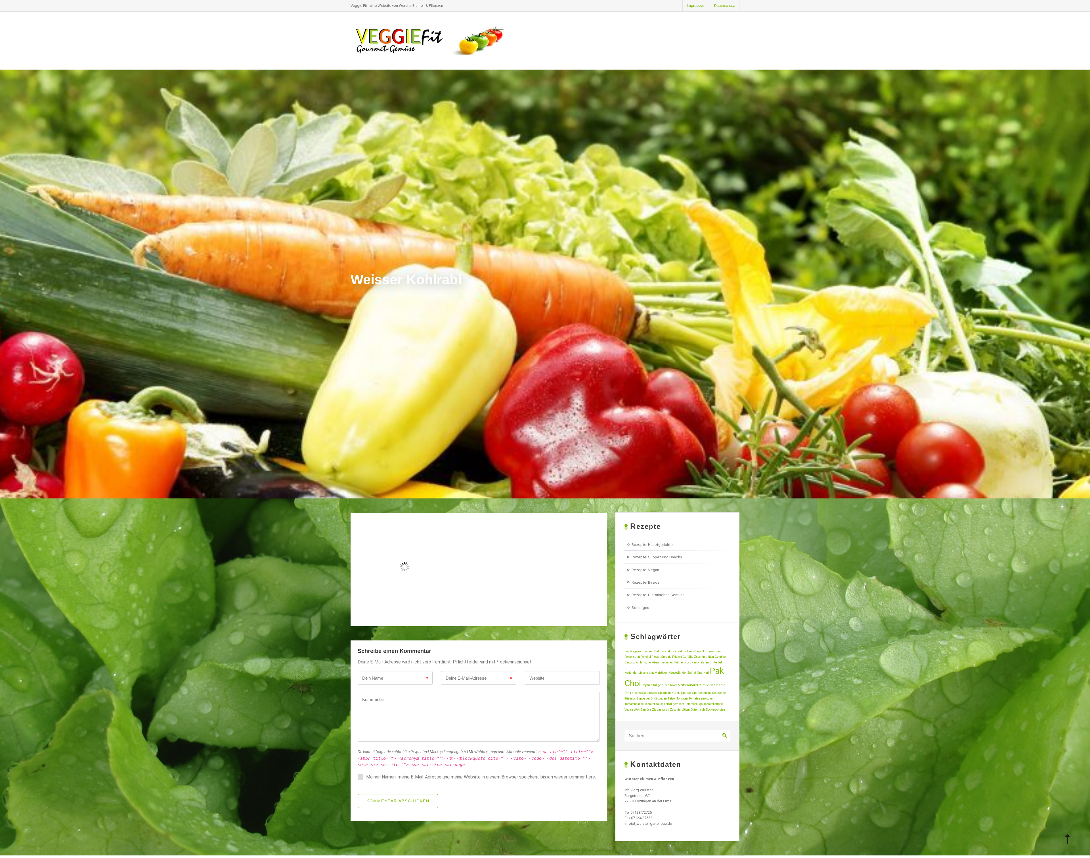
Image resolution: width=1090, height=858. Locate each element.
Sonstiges (640, 607)
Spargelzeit (719, 693)
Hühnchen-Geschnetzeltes (656, 662)
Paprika (647, 685)
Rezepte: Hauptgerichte (652, 544)
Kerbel (717, 662)
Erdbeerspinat (712, 651)
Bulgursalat (662, 651)
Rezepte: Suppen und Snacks (657, 557)
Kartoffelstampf (701, 662)
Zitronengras (660, 709)
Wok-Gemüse (642, 709)
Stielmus (630, 698)
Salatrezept (649, 693)
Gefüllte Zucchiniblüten (698, 657)
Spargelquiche (701, 693)
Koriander (631, 673)
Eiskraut (676, 651)
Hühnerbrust (682, 662)
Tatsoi (672, 698)
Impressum (696, 5)
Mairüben (661, 673)
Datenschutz (724, 5)
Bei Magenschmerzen (638, 651)
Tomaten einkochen (701, 698)
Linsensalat (646, 673)
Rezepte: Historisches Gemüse (658, 594)
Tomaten (682, 698)
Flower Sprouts (661, 657)
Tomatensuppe (713, 704)
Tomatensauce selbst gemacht (664, 704)
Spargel (686, 693)
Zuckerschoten (715, 709)
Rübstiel (692, 685)
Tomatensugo (694, 704)
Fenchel (646, 657)
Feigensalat (632, 657)
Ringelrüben (661, 685)
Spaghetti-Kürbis (669, 693)
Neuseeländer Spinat (682, 673)
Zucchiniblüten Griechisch (687, 709)
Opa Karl (703, 673)
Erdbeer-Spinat (692, 651)
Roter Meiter (678, 685)
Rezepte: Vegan (645, 569)
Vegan (628, 709)
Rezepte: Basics (645, 582)
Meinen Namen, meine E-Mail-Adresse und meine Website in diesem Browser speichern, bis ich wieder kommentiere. (481, 777)
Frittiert (677, 657)
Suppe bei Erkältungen (652, 698)
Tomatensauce (633, 704)
